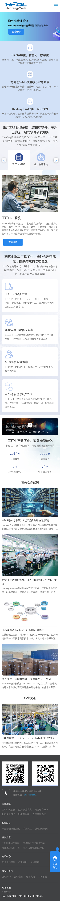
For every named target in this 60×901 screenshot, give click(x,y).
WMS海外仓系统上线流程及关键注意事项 (25, 520)
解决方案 (6, 837)
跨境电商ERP (41, 809)
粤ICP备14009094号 (33, 896)
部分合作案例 (30, 482)
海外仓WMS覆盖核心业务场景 (30, 82)
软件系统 (6, 804)
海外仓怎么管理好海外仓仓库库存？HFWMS (27, 679)
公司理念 (18, 877)
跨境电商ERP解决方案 (34, 843)
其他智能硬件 (41, 829)
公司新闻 (35, 862)
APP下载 (42, 877)
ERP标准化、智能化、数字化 (30, 55)
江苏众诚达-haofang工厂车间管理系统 (23, 630)
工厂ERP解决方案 (10, 843)
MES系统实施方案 (11, 848)
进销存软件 (23, 814)
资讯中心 (6, 856)
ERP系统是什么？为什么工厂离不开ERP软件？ (28, 738)
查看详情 (16, 32)
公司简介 (6, 877)
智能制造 (6, 823)
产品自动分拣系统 (11, 829)
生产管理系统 (25, 809)
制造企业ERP (8, 814)
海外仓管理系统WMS (33, 848)
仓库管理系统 (39, 814)
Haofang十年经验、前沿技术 (30, 109)
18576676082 (30, 795)
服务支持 (30, 877)
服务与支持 (7, 871)
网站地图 (6, 888)
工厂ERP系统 (8, 809)
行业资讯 (30, 698)
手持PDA (27, 829)
